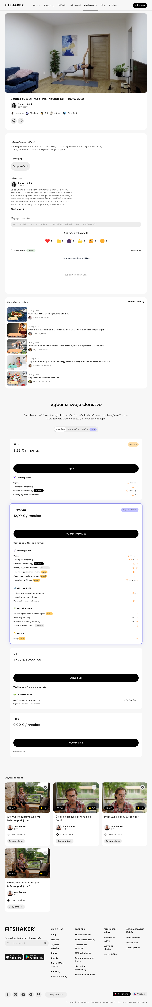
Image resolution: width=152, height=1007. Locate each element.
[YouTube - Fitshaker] (23, 995)
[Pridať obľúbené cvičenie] (45, 787)
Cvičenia (62, 5)
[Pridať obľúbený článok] (24, 310)
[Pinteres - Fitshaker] (39, 995)
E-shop (113, 5)
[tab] (89, 429)
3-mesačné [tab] (73, 429)
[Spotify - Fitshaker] (31, 995)
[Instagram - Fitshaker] (15, 995)
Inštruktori (75, 5)
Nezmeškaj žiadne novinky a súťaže (23, 938)
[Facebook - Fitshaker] (8, 995)
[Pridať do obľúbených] (21, 121)
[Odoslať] (44, 943)
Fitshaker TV (90, 5)
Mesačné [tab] (60, 429)
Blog (103, 5)
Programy (49, 5)
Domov (37, 5)
